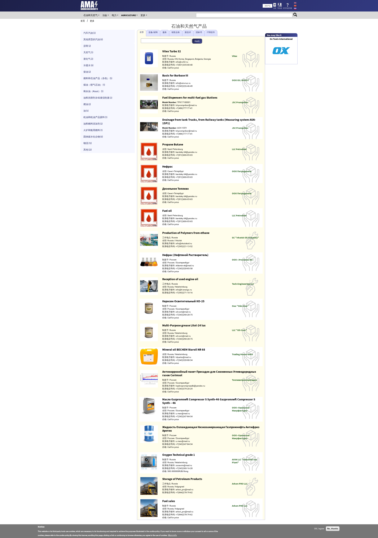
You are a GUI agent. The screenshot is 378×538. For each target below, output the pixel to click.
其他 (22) (87, 149)
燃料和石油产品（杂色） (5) (97, 78)
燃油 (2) (87, 104)
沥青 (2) (87, 46)
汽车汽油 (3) (89, 33)
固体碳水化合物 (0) (93, 136)
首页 (82, 21)
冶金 (104, 15)
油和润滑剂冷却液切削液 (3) (97, 97)
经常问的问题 (287, 8)
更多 (143, 15)
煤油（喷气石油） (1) (94, 84)
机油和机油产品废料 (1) (95, 117)
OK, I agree (319, 528)
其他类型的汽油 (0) (93, 39)
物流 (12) (87, 143)
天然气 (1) (88, 52)
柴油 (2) (87, 71)
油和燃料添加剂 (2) (92, 123)
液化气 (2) (88, 58)
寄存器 (279, 8)
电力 (114, 15)
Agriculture (128, 15)
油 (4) (85, 110)
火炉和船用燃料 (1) (92, 130)
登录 (274, 8)
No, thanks (332, 528)
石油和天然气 (90, 15)
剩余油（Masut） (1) (93, 91)
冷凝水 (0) (88, 65)
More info (172, 535)
